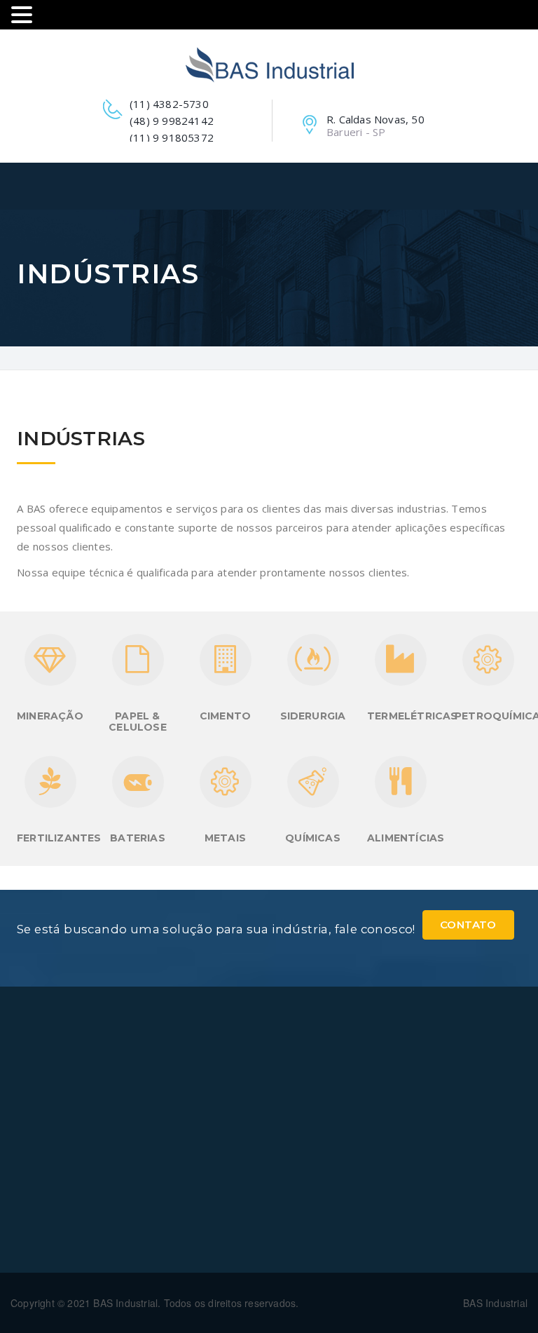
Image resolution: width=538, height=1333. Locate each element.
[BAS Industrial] (269, 64)
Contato (468, 924)
